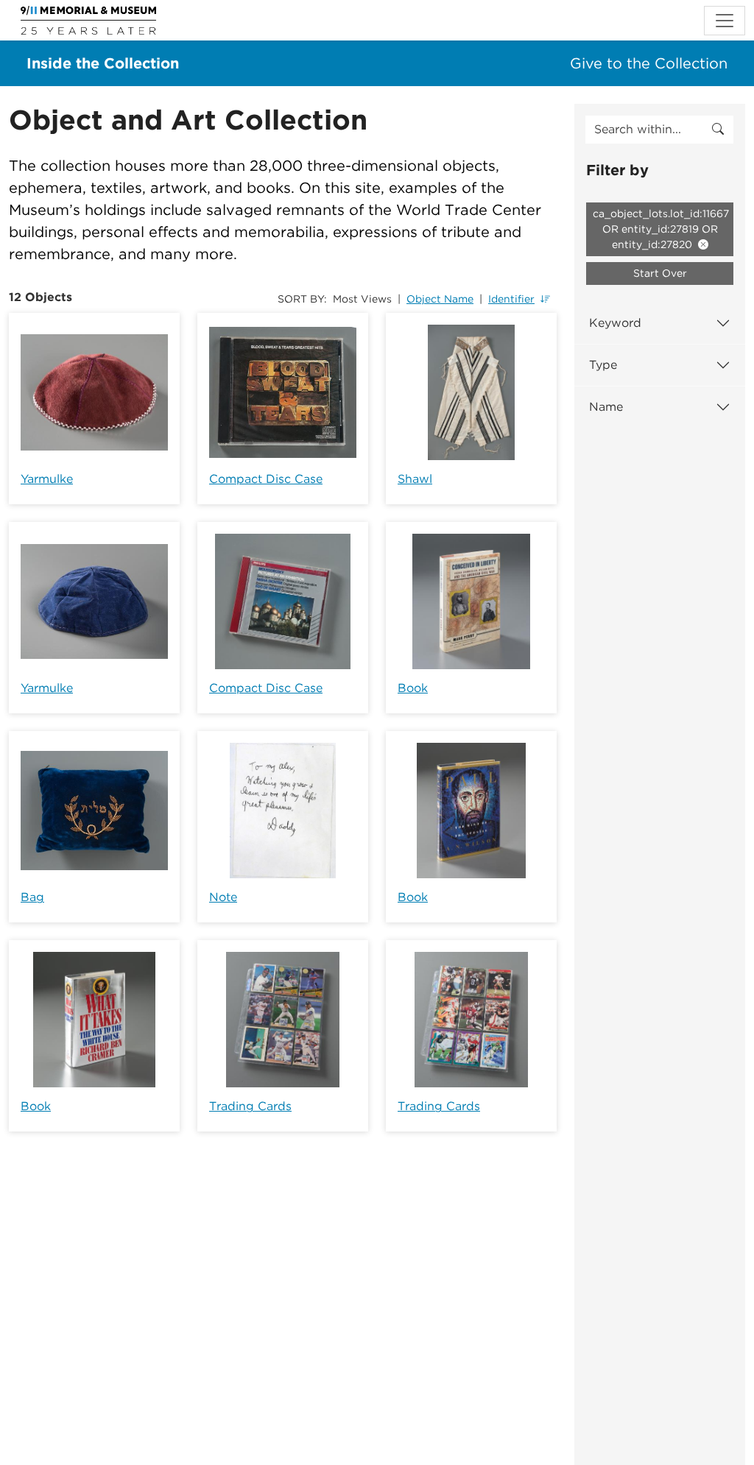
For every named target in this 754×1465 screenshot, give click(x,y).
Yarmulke (47, 479)
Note (223, 897)
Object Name (439, 299)
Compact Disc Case (266, 479)
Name (606, 407)
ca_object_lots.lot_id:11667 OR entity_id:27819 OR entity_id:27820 (661, 229)
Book (413, 688)
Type (603, 365)
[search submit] (717, 130)
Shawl (415, 479)
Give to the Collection (648, 63)
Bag (32, 897)
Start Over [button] (660, 273)
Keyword (615, 323)
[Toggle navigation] (724, 20)
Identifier (511, 299)
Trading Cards (250, 1106)
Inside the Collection (103, 63)
